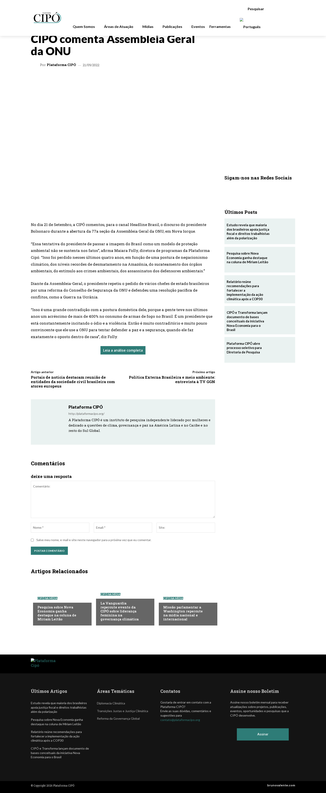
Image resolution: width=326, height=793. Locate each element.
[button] (258, 9)
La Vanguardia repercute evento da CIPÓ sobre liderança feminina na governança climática (119, 611)
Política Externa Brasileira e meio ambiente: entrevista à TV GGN (172, 379)
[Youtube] (93, 437)
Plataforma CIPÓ (61, 64)
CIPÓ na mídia (47, 598)
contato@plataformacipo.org (180, 720)
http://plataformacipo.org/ (86, 413)
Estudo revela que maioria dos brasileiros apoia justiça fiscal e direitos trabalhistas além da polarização (248, 231)
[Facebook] (115, 79)
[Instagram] (76, 437)
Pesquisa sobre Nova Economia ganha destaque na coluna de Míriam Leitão (56, 613)
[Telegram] (104, 79)
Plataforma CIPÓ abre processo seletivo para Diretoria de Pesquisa (244, 347)
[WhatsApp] (74, 79)
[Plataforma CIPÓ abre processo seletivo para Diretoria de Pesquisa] (282, 349)
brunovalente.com (281, 785)
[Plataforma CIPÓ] (36, 65)
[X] (84, 79)
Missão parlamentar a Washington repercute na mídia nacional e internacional (183, 613)
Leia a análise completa (123, 350)
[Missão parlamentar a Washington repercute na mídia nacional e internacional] (186, 601)
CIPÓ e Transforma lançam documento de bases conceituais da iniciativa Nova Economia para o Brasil (247, 321)
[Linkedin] (94, 79)
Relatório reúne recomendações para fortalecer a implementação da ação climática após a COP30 (245, 290)
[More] (146, 79)
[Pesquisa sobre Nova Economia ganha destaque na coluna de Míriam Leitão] (60, 601)
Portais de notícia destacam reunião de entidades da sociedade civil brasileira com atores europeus (73, 382)
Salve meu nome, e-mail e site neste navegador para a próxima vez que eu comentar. (93, 540)
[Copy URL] (135, 79)
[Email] (125, 79)
